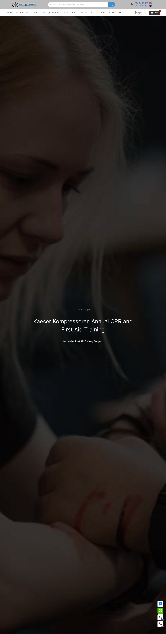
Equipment (36, 13)
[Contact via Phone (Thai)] (160, 617)
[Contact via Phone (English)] (160, 624)
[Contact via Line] (160, 611)
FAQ (91, 13)
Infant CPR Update (118, 13)
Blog (81, 13)
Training (20, 13)
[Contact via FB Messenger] (160, 604)
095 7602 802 (141, 5)
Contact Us (70, 13)
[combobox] (78, 4)
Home (10, 13)
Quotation (53, 13)
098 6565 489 (141, 3)
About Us (101, 13)
